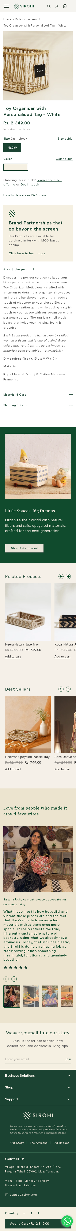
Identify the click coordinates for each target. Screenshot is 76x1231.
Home (7, 19)
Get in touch (29, 184)
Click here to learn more (27, 253)
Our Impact (61, 1142)
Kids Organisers (26, 19)
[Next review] (14, 979)
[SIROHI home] (24, 6)
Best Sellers (17, 689)
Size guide (65, 138)
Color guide (64, 158)
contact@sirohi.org (23, 1194)
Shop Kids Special (24, 548)
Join (68, 1059)
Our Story (17, 1142)
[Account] (57, 6)
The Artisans (39, 1142)
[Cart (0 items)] (65, 6)
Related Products (23, 576)
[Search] (49, 6)
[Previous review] (6, 979)
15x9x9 (12, 147)
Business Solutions (20, 1076)
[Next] (68, 576)
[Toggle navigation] (6, 6)
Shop (9, 1087)
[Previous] (61, 576)
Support (11, 1099)
